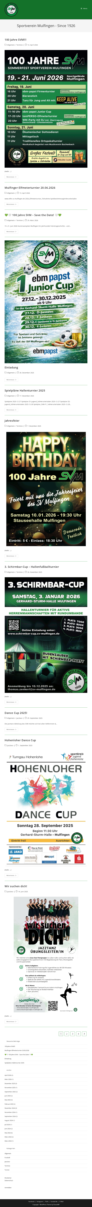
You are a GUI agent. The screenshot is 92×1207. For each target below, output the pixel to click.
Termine (19, 45)
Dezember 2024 (10, 1108)
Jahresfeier (12, 420)
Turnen (7, 1170)
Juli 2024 (7, 1125)
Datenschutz (9, 1180)
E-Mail (62, 1201)
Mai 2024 (8, 1133)
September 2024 (10, 1116)
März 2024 (8, 1137)
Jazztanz (19, 718)
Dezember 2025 (10, 1083)
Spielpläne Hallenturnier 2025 (25, 390)
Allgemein (11, 45)
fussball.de (54, 1201)
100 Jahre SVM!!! (15, 39)
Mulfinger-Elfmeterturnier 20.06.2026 (30, 187)
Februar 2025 (9, 1104)
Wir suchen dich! (16, 886)
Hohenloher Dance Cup (20, 740)
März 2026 (8, 1079)
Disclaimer (8, 1178)
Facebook (31, 1201)
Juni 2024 (8, 1129)
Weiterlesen (12, 177)
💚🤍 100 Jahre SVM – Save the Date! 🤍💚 (33, 215)
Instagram (40, 1201)
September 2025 (10, 1092)
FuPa (46, 1201)
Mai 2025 (8, 1100)
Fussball (7, 1158)
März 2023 (8, 1141)
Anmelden (8, 1188)
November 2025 (10, 1088)
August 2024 (9, 1120)
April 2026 (8, 1075)
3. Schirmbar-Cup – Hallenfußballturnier (32, 567)
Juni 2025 (8, 1096)
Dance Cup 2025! (16, 713)
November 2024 (10, 1112)
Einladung (11, 367)
